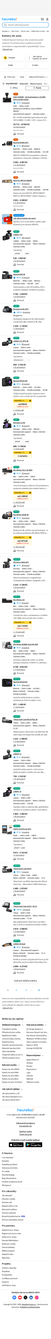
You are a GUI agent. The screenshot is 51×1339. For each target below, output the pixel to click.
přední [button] (17, 253)
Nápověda (6, 1258)
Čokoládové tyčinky (9, 1029)
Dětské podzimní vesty (11, 1058)
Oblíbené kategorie (11, 1024)
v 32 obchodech (19, 261)
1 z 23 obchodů (19, 632)
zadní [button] (27, 253)
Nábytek (29, 1079)
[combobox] (25, 24)
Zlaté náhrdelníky (8, 1051)
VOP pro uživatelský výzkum (12, 1220)
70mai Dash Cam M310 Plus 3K (25, 719)
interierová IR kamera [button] (20, 360)
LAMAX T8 (17, 791)
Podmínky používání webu (30, 1307)
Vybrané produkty (35, 1024)
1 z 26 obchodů (19, 502)
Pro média (6, 1171)
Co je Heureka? (7, 1157)
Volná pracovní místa (10, 1168)
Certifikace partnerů (9, 1278)
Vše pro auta (25, 31)
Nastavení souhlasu (9, 1209)
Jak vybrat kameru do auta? (24, 218)
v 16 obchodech (19, 891)
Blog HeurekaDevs (9, 1178)
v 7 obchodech (18, 707)
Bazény (29, 1066)
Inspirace (5, 1282)
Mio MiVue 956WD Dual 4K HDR (25, 644)
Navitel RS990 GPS (20, 142)
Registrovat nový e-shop (11, 1233)
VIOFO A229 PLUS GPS (22, 829)
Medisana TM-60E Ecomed (36, 1039)
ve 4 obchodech (19, 127)
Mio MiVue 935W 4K (21, 515)
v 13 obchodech (19, 741)
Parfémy (29, 1063)
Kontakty (5, 1161)
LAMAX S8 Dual (19, 944)
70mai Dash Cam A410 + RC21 (25, 906)
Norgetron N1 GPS (20, 309)
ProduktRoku (7, 1275)
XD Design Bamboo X (34, 1029)
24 (39, 990)
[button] (29, 360)
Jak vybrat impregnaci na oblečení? (13, 1097)
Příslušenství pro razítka (11, 1032)
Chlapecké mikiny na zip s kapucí (13, 1055)
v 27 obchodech (19, 779)
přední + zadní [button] (19, 848)
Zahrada (29, 1076)
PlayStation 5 (31, 1069)
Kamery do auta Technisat (12, 1082)
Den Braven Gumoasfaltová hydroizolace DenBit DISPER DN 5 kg (37, 1035)
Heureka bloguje (8, 1175)
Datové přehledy (8, 1247)
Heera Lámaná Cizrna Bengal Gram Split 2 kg (37, 1042)
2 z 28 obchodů (19, 547)
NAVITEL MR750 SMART (22, 180)
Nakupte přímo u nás (10, 1206)
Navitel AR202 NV (20, 381)
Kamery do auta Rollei (10, 1072)
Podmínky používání (9, 1164)
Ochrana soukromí (9, 1213)
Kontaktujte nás (25, 1126)
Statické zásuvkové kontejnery (13, 1045)
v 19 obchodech (19, 969)
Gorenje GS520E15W (34, 1048)
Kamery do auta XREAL (11, 1069)
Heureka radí (7, 1202)
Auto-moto (15, 31)
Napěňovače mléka (9, 1035)
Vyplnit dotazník (25, 1134)
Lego (28, 1072)
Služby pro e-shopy (9, 1237)
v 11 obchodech (19, 165)
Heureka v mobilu (8, 1199)
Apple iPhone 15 (32, 1060)
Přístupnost (6, 1185)
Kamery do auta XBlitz (10, 1076)
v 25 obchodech (19, 367)
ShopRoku (6, 1271)
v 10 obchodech (19, 296)
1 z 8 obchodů (18, 410)
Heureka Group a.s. (29, 1304)
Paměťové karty (8, 1042)
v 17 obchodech (19, 669)
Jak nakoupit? (7, 1195)
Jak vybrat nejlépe (11, 1089)
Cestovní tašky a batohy (11, 1039)
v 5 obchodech (18, 328)
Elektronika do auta (38, 31)
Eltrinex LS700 (19, 423)
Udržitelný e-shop (9, 1285)
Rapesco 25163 (32, 1045)
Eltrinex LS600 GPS (21, 562)
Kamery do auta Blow (10, 1079)
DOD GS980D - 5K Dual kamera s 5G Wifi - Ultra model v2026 (29, 98)
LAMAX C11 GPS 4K (20, 341)
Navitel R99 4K (19, 274)
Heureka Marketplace (10, 1240)
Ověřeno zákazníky (9, 1268)
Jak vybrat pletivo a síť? (11, 1093)
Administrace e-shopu (10, 1230)
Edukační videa (7, 1254)
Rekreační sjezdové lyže (11, 1048)
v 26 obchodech (19, 816)
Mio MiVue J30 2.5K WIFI (22, 470)
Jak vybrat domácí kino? (11, 1100)
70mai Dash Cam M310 (22, 868)
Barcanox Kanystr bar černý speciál (37, 1032)
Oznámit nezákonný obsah (12, 1182)
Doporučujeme (33, 1055)
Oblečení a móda (32, 1082)
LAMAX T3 (17, 754)
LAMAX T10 (17, 234)
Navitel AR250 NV (20, 682)
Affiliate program (8, 1251)
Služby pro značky (9, 1244)
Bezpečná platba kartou (11, 1216)
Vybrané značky (9, 1065)
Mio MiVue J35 (19, 600)
